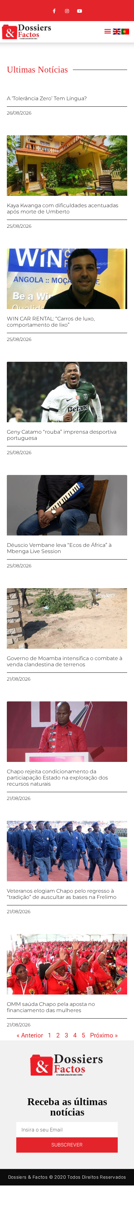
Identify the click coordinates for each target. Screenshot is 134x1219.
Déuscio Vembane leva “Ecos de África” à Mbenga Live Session (59, 548)
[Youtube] (80, 11)
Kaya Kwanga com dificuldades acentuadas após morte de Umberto (62, 208)
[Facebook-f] (54, 11)
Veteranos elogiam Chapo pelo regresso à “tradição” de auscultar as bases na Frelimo (61, 894)
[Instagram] (66, 11)
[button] (107, 31)
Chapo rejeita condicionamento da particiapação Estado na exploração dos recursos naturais (57, 777)
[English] (117, 33)
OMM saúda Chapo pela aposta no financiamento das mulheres (51, 1007)
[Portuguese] (125, 33)
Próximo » (104, 1035)
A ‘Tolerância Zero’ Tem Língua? (47, 98)
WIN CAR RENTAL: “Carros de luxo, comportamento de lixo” (51, 322)
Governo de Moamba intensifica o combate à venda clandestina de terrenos (64, 661)
